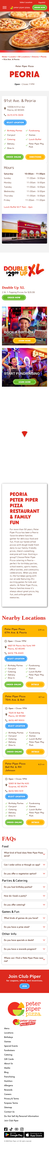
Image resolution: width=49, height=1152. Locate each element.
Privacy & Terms (11, 1098)
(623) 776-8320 (16, 653)
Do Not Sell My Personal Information (21, 1116)
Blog (6, 1072)
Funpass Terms (11, 1103)
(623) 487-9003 (16, 720)
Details (35, 684)
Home (4, 57)
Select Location (26, 2)
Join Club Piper (11, 1120)
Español (42, 2)
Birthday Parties (14, 130)
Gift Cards (9, 1059)
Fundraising (34, 130)
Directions (35, 157)
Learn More (25, 340)
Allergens (8, 1085)
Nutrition (8, 1081)
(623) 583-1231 (15, 791)
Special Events (11, 1046)
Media (7, 1068)
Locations (8, 1032)
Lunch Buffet (35, 139)
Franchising (9, 1076)
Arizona (35, 57)
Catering (11, 139)
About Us (8, 1063)
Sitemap (8, 1107)
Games (7, 1041)
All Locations (24, 57)
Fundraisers (9, 1050)
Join (24, 986)
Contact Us (9, 1111)
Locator (12, 57)
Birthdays (8, 1037)
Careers (7, 1094)
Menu (6, 1028)
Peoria (43, 57)
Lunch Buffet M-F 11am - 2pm (18, 207)
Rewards (8, 1089)
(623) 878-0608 (15, 115)
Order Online (13, 157)
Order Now (39, 7)
